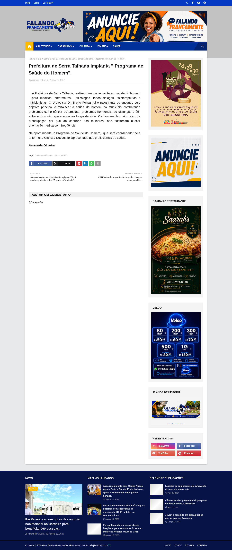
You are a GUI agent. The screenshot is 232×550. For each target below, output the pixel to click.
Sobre (36, 3)
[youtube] (199, 3)
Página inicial (35, 59)
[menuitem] (29, 46)
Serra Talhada (50, 59)
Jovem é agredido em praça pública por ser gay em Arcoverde (184, 517)
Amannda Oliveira (39, 80)
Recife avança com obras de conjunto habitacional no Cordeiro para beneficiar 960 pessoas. (52, 524)
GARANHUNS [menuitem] (65, 46)
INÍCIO (168, 545)
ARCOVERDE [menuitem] (43, 46)
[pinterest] (204, 3)
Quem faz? (48, 3)
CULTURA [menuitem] (84, 46)
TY (109, 545)
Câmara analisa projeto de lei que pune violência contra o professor (186, 502)
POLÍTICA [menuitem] (102, 46)
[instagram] (187, 3)
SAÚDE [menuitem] (117, 46)
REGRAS (189, 545)
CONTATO (202, 545)
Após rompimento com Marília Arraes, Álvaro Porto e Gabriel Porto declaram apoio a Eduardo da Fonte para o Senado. (123, 491)
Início (27, 3)
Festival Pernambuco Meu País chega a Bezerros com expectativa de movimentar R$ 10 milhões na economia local (124, 510)
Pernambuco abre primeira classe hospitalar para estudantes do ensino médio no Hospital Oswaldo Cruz (122, 528)
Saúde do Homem (44, 155)
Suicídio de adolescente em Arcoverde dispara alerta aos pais (185, 488)
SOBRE (178, 545)
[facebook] (193, 3)
